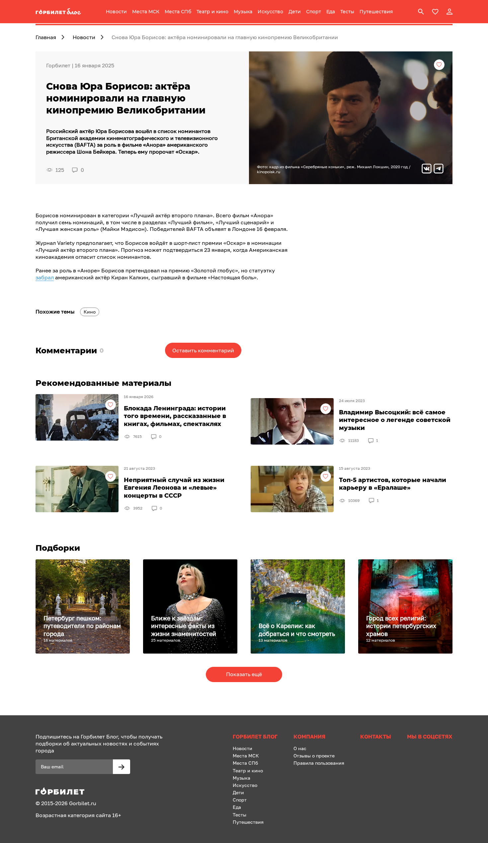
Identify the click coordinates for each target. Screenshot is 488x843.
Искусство (270, 12)
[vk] (427, 169)
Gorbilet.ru (82, 803)
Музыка (243, 12)
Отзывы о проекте (314, 755)
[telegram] (439, 169)
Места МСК (145, 12)
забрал (45, 277)
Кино (90, 312)
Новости (116, 12)
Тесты (347, 12)
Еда (330, 12)
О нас (299, 748)
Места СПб (178, 12)
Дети (294, 12)
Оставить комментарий (203, 350)
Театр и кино (212, 12)
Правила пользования (318, 763)
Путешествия (376, 12)
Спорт (313, 12)
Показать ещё (244, 674)
